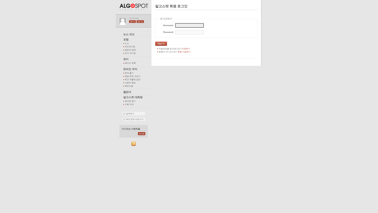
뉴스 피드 (129, 34)
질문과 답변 (130, 50)
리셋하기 (186, 48)
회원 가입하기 (184, 52)
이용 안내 (129, 104)
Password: (168, 32)
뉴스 (127, 43)
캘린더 (127, 92)
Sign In (161, 43)
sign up (140, 22)
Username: (168, 25)
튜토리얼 (129, 86)
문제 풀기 (129, 73)
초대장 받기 (130, 101)
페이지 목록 (130, 63)
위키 (126, 59)
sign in (132, 22)
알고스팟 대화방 (133, 97)
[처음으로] (134, 6)
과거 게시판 (130, 53)
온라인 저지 (130, 69)
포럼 (126, 39)
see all (141, 133)
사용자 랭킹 (130, 83)
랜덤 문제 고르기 (132, 76)
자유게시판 (130, 47)
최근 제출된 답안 (132, 79)
